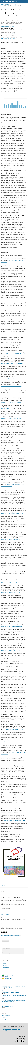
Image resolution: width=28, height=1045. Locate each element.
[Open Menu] (1, 1)
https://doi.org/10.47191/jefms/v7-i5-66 (10, 582)
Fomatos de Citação (6, 908)
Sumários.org (6, 1030)
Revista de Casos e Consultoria (10, 1)
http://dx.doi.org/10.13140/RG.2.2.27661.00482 (12, 363)
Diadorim (19, 1027)
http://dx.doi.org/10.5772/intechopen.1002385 (14, 820)
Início (2, 4)
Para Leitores (4, 963)
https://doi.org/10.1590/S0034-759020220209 (11, 402)
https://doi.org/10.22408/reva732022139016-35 (12, 741)
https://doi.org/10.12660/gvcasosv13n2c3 (15, 729)
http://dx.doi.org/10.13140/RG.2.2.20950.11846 (12, 378)
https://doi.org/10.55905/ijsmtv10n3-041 (10, 650)
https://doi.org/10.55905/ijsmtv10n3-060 (10, 592)
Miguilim (18, 1029)
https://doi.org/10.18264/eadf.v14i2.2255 (10, 539)
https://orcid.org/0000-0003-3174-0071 (8, 33)
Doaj (23, 1027)
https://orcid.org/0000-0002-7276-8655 (8, 26)
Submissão (5, 941)
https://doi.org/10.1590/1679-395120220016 (11, 386)
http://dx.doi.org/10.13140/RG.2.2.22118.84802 (14, 353)
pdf (4, 885)
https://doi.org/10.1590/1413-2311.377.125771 (12, 418)
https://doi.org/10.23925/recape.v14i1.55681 (11, 626)
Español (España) (8, 978)
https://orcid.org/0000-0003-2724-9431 (8, 38)
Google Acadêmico (7, 1029)
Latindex (14, 1029)
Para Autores (4, 965)
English (6, 976)
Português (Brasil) (9, 975)
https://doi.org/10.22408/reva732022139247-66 (12, 513)
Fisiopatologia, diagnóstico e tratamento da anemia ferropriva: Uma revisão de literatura (13, 991)
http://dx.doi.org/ (5, 408)
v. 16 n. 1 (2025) (14, 4)
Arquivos (7, 4)
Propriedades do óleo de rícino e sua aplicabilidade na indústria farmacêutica (13, 1001)
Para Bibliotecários (6, 967)
